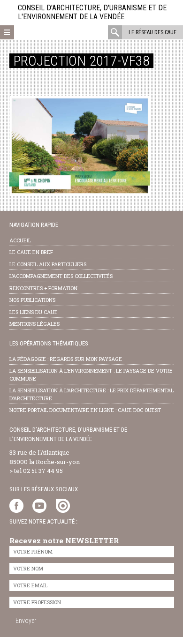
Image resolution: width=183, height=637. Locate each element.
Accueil (20, 240)
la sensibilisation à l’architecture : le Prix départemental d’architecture (91, 394)
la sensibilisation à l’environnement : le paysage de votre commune (91, 374)
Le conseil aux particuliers (47, 264)
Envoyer (25, 620)
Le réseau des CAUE (152, 32)
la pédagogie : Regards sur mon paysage (65, 358)
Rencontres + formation (43, 288)
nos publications (32, 299)
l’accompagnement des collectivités (61, 275)
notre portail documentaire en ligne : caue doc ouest (85, 409)
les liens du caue (33, 311)
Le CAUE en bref (31, 251)
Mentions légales (34, 323)
